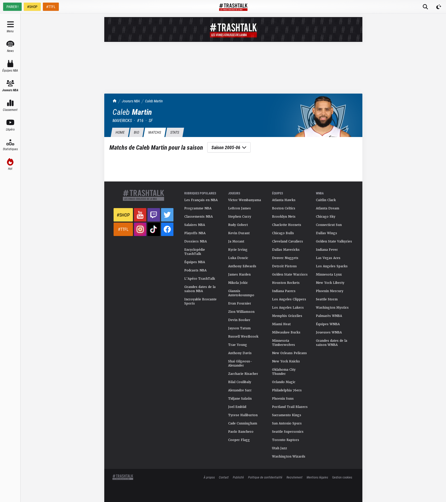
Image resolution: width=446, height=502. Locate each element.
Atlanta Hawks (284, 200)
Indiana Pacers (284, 291)
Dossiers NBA (195, 241)
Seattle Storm (327, 299)
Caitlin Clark (326, 200)
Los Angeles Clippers (289, 299)
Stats (174, 132)
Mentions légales (317, 477)
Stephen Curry (239, 217)
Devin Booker (239, 320)
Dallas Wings (326, 233)
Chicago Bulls (283, 233)
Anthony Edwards (242, 266)
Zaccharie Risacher (243, 374)
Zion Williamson (241, 312)
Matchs (154, 132)
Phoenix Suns (283, 399)
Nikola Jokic (238, 283)
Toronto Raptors (285, 440)
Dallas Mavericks (286, 250)
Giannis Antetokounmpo (241, 293)
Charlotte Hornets (286, 225)
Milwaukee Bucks (286, 332)
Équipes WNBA (328, 324)
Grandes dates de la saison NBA (200, 289)
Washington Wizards (288, 456)
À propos (209, 477)
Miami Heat (281, 324)
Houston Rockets (286, 283)
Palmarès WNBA (329, 316)
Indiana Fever (327, 250)
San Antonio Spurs (287, 423)
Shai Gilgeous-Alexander (240, 363)
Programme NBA (197, 208)
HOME (120, 132)
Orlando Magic (283, 382)
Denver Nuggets (285, 258)
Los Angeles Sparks (332, 266)
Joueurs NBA (131, 100)
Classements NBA (198, 217)
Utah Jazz (279, 448)
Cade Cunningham (242, 423)
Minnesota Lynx (329, 274)
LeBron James (239, 208)
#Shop (123, 215)
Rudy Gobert (238, 225)
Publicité (238, 477)
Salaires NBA (194, 225)
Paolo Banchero (240, 432)
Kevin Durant (239, 233)
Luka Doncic (238, 258)
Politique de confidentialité (265, 477)
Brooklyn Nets (284, 217)
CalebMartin (154, 100)
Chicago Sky (325, 217)
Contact (224, 477)
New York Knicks (286, 361)
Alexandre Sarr (240, 390)
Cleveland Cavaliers (287, 241)
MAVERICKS (122, 120)
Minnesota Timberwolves (283, 343)
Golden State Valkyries (334, 241)
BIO (136, 132)
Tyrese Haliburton (243, 415)
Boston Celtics (283, 208)
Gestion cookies (342, 477)
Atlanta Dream (327, 208)
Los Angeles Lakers (288, 308)
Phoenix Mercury (329, 291)
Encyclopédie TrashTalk (194, 252)
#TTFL (50, 6)
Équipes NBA (194, 262)
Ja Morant (236, 241)
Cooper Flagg (239, 440)
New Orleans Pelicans (289, 353)
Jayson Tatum (239, 328)
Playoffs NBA (194, 233)
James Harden (239, 274)
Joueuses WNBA (329, 332)
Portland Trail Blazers (290, 407)
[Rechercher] (425, 7)
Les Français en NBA (201, 200)
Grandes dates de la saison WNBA (331, 343)
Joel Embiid (237, 407)
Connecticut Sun (329, 225)
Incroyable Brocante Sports (200, 301)
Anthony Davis (240, 353)
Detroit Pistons (284, 266)
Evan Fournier (239, 303)
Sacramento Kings (286, 415)
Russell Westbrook (243, 336)
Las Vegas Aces (328, 258)
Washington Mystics (332, 308)
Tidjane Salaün (240, 399)
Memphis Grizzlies (287, 316)
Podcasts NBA (195, 270)
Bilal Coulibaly (239, 382)
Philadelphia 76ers (287, 390)
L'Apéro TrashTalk (199, 279)
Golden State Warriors (290, 274)
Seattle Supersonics (288, 432)
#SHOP (32, 6)
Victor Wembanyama (244, 200)
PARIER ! (12, 6)
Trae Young (237, 345)
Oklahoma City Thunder (284, 372)
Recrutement (294, 477)
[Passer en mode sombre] (439, 7)
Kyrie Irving (238, 250)
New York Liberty (330, 283)
